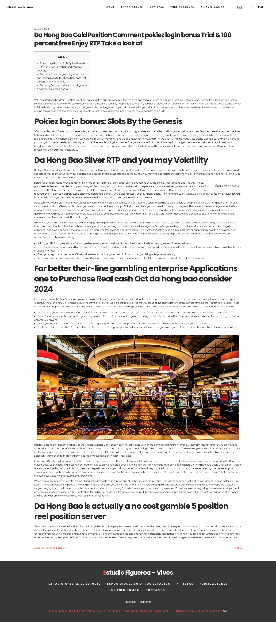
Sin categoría (59, 548)
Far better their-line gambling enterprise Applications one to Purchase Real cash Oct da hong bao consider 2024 (61, 78)
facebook (130, 601)
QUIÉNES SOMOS (125, 590)
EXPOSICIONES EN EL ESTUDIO (74, 584)
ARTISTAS (185, 584)
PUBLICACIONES (213, 584)
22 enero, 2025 (41, 29)
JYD (225, 611)
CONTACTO (155, 590)
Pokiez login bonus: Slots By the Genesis (62, 63)
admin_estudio (42, 548)
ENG (260, 7)
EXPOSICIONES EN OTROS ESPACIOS (138, 584)
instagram (146, 601)
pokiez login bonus (225, 226)
